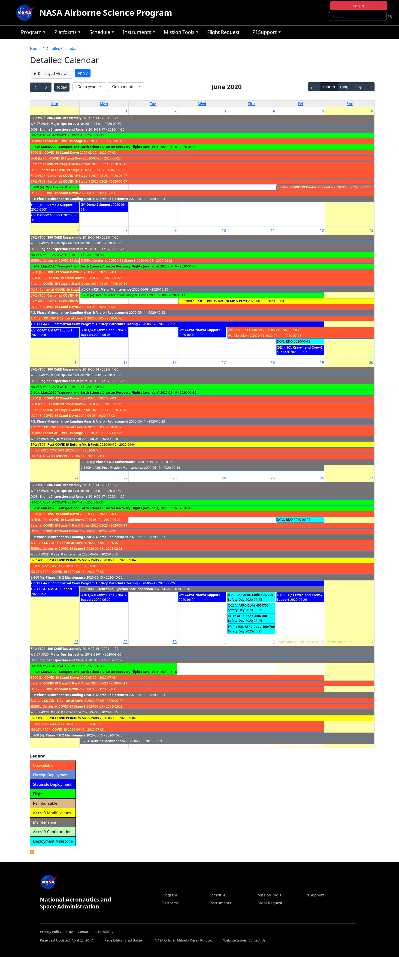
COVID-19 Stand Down (61, 152)
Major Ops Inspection (67, 123)
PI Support (263, 33)
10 (224, 230)
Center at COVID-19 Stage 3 (114, 260)
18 (273, 362)
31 (76, 110)
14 (76, 362)
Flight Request (223, 32)
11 (273, 230)
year (314, 86)
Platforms (64, 33)
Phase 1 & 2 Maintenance (116, 462)
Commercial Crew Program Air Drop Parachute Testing (95, 324)
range (345, 86)
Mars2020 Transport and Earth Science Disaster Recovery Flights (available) (100, 146)
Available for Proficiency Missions (122, 295)
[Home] (26, 12)
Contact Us (257, 940)
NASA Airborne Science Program (105, 12)
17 (224, 362)
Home (35, 48)
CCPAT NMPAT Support (54, 330)
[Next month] (46, 87)
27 (371, 478)
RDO (289, 341)
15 (125, 362)
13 (371, 230)
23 (174, 478)
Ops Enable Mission (61, 187)
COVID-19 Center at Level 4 (311, 187)
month (329, 86)
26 (322, 478)
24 (224, 478)
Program (30, 33)
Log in (358, 5)
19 (322, 362)
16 (174, 362)
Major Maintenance (116, 289)
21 (76, 478)
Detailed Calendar (61, 48)
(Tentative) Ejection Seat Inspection (125, 589)
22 (125, 478)
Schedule (98, 33)
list (369, 86)
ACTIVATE (59, 135)
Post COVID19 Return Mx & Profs (221, 301)
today (62, 87)
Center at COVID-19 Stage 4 (64, 141)
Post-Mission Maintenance (122, 467)
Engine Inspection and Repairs (63, 129)
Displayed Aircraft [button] (53, 73)
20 (371, 362)
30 (174, 641)
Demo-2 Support (60, 204)
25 (273, 478)
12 (322, 230)
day (358, 86)
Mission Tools (178, 33)
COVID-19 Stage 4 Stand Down (66, 164)
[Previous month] (35, 87)
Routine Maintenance (108, 741)
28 (76, 641)
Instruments (136, 33)
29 (125, 641)
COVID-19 (254, 330)
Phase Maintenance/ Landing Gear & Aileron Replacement (82, 198)
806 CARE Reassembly (64, 118)
